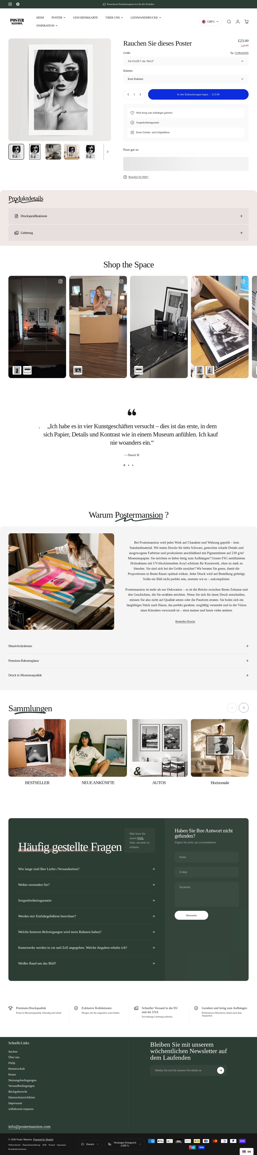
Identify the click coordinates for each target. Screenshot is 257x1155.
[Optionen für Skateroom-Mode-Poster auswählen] (27, 370)
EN (249, 1151)
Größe (126, 52)
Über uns (14, 1057)
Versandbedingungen (21, 1086)
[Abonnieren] (220, 1070)
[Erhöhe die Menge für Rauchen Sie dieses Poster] (141, 94)
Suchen (12, 1051)
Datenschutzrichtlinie (21, 1097)
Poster (12, 1074)
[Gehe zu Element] (16, 152)
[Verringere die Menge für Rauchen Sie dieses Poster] (127, 94)
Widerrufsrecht (14, 1145)
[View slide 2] (128, 465)
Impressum (15, 1103)
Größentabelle (242, 53)
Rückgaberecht (17, 1091)
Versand (51, 1145)
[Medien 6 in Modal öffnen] (59, 89)
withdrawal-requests (21, 1109)
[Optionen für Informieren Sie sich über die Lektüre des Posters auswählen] (210, 370)
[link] (29, 1126)
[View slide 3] (133, 465)
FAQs (11, 1063)
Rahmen (128, 70)
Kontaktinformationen (17, 1149)
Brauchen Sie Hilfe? (138, 177)
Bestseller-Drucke (185, 621)
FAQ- (140, 838)
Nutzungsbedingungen (22, 1080)
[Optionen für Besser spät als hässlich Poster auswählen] (77, 370)
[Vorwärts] (102, 96)
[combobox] (247, 1151)
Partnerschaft (16, 1068)
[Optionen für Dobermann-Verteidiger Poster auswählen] (17, 370)
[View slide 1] (124, 465)
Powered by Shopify (43, 1139)
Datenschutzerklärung (31, 1145)
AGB (44, 1145)
